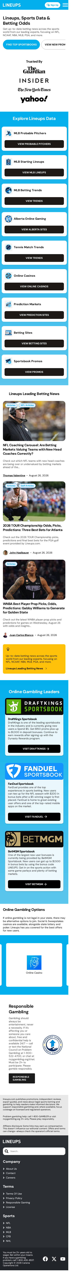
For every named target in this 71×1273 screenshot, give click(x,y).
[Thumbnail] (34, 421)
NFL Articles (27, 405)
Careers (10, 1177)
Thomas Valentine (14, 475)
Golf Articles (27, 485)
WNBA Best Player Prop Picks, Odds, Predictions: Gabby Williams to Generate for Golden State (34, 608)
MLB (8, 1232)
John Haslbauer (19, 552)
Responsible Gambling (21, 1078)
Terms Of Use (14, 1193)
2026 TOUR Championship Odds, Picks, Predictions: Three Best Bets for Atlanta (32, 527)
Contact (10, 1173)
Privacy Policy (14, 1198)
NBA (8, 1227)
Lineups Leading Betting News (24, 668)
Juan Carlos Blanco (21, 635)
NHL (8, 1241)
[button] (65, 5)
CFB (8, 1236)
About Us (11, 1168)
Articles (11, 405)
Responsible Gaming (18, 1202)
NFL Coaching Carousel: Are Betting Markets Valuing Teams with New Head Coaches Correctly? (32, 449)
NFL (8, 1223)
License (10, 1207)
